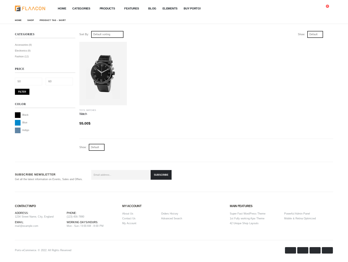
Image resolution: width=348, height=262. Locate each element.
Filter (22, 91)
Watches (91, 110)
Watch (83, 114)
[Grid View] (326, 34)
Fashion (19, 56)
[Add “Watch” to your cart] (120, 48)
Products (107, 8)
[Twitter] (319, 177)
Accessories (21, 44)
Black (18, 115)
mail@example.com (26, 225)
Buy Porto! (192, 8)
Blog (152, 8)
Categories (81, 8)
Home (62, 8)
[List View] (331, 34)
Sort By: (84, 34)
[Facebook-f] (309, 177)
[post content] (103, 73)
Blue (18, 123)
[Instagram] (329, 177)
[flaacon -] (30, 8)
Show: (301, 34)
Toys (82, 110)
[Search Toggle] (307, 8)
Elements (170, 8)
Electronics (21, 50)
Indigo (18, 130)
